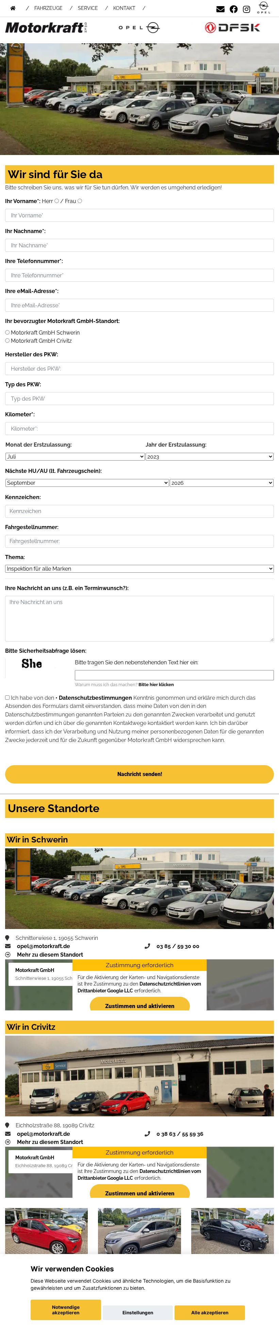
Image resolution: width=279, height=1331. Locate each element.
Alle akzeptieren (209, 1312)
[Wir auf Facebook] (234, 8)
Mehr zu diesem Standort (50, 954)
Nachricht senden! (139, 774)
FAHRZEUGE (48, 8)
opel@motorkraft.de (43, 946)
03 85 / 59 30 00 (178, 946)
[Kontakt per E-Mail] (220, 8)
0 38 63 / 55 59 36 (180, 1134)
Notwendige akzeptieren (66, 1309)
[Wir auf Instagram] (246, 8)
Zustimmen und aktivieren (139, 1006)
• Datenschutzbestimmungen (93, 698)
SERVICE (88, 8)
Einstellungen (137, 1312)
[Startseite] (263, 8)
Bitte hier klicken (156, 684)
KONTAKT (124, 8)
